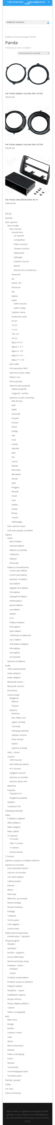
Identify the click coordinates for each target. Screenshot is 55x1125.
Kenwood (16, 274)
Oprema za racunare (14, 865)
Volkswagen (17, 521)
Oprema (13, 710)
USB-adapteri (13, 924)
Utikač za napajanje (16, 1012)
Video (7, 815)
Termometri (12, 1067)
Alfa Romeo (17, 401)
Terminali (16, 726)
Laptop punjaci (14, 881)
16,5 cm (15, 334)
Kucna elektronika (15, 957)
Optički (12, 613)
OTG (11, 618)
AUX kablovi (14, 583)
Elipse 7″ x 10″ (18, 359)
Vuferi (14, 300)
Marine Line (14, 377)
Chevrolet (16, 414)
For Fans (9, 1088)
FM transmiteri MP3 (18, 368)
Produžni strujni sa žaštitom (20, 982)
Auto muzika (13, 225)
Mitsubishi (16, 474)
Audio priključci (14, 673)
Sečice (10, 1058)
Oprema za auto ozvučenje (21, 397)
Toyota (15, 517)
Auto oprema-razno (16, 526)
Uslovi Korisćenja (13, 1093)
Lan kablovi (14, 609)
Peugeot (15, 487)
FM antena (12, 690)
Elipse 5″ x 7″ (17, 346)
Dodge (15, 431)
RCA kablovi (14, 626)
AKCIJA (8, 213)
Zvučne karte (13, 928)
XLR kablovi (14, 652)
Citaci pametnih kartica (17, 868)
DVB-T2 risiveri (16, 843)
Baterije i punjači (12, 1080)
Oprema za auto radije (19, 372)
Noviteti (8, 218)
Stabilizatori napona (16, 994)
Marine (17, 265)
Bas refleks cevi (19, 717)
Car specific (19, 235)
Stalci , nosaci (13, 752)
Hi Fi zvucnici (15, 768)
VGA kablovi (14, 648)
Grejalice (11, 944)
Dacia (14, 426)
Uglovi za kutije (18, 722)
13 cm (14, 329)
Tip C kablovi (15, 639)
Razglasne (14, 698)
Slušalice (11, 802)
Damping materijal (20, 730)
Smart (14, 496)
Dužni (10, 538)
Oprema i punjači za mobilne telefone (22, 860)
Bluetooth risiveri (15, 681)
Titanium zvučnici (21, 248)
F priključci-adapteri (16, 818)
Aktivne (15, 701)
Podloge (11, 911)
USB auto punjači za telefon (20, 530)
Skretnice (16, 713)
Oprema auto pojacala (19, 385)
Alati (7, 1016)
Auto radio (14, 364)
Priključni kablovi (14, 986)
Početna (8, 37)
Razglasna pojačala (18, 798)
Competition (19, 240)
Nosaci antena (16, 852)
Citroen (15, 422)
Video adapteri (13, 827)
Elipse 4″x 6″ (17, 342)
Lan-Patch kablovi (15, 877)
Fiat (13, 435)
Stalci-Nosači (17, 739)
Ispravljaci (11, 948)
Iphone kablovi (16, 605)
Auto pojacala (15, 381)
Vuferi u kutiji (19, 308)
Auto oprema (11, 222)
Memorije (11, 894)
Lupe (9, 1037)
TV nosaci (9, 856)
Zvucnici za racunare (16, 872)
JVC (13, 278)
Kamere (11, 885)
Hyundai (15, 448)
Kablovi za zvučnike (18, 550)
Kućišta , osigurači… (16, 952)
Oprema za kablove (16, 661)
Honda (15, 444)
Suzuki (14, 509)
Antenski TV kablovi (18, 579)
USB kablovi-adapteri (18, 644)
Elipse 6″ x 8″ (17, 351)
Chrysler (15, 418)
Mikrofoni (11, 785)
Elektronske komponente (16, 933)
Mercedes (16, 470)
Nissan (15, 478)
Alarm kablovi (15, 541)
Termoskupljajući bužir (17, 1071)
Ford (14, 439)
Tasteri (12, 973)
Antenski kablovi (16, 545)
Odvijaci (11, 1049)
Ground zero (17, 232)
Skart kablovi (15, 631)
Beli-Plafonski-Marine (19, 764)
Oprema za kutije (19, 748)
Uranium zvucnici (21, 261)
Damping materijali (14, 810)
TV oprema (12, 835)
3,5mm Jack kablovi (18, 570)
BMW (14, 409)
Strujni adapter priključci (18, 1003)
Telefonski (14, 554)
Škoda (14, 513)
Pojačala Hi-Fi (15, 793)
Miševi (10, 889)
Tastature (11, 915)
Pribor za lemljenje (15, 1054)
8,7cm (14, 321)
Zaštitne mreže (18, 312)
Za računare (14, 657)
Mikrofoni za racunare (17, 898)
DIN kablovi (14, 592)
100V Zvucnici (15, 760)
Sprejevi (11, 1063)
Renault (15, 491)
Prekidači (13, 968)
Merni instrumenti (15, 1045)
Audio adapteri (14, 677)
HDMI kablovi (15, 600)
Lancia (14, 461)
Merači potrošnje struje (18, 961)
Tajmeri (10, 1007)
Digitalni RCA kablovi (18, 588)
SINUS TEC (17, 283)
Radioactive (19, 253)
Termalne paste (14, 1075)
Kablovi (8, 534)
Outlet (8, 1084)
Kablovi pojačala (19, 389)
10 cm (14, 325)
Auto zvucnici (15, 229)
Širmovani (13, 563)
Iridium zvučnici (21, 244)
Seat (14, 500)
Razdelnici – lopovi (15, 990)
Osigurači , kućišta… (21, 393)
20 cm (14, 338)
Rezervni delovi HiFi (18, 781)
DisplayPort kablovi (18, 596)
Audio (7, 665)
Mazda (15, 465)
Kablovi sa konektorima (18, 567)
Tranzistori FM (14, 806)
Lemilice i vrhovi (14, 1032)
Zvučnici (11, 756)
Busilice (10, 1028)
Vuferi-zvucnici (20, 303)
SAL (13, 291)
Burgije (10, 1024)
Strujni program (12, 940)
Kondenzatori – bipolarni (18, 936)
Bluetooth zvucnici (15, 686)
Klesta (10, 1041)
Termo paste (13, 920)
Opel (14, 483)
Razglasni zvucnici (17, 773)
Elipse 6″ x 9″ (17, 355)
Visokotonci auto (19, 316)
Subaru (15, 504)
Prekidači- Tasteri (15, 965)
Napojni (13, 558)
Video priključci (14, 822)
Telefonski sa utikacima (20, 635)
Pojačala (11, 790)
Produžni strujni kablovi (17, 977)
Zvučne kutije (13, 695)
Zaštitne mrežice (19, 735)
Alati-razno (12, 1019)
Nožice (15, 743)
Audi (14, 405)
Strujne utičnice (14, 999)
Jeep (14, 452)
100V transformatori (16, 669)
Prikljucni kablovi (16, 622)
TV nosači (13, 839)
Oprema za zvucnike (18, 777)
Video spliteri (13, 831)
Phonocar (16, 287)
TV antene (14, 847)
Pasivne (15, 705)
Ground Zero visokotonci (25, 270)
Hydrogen (18, 257)
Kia (13, 457)
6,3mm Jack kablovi (18, 575)
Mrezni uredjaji (14, 902)
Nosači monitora (15, 907)
